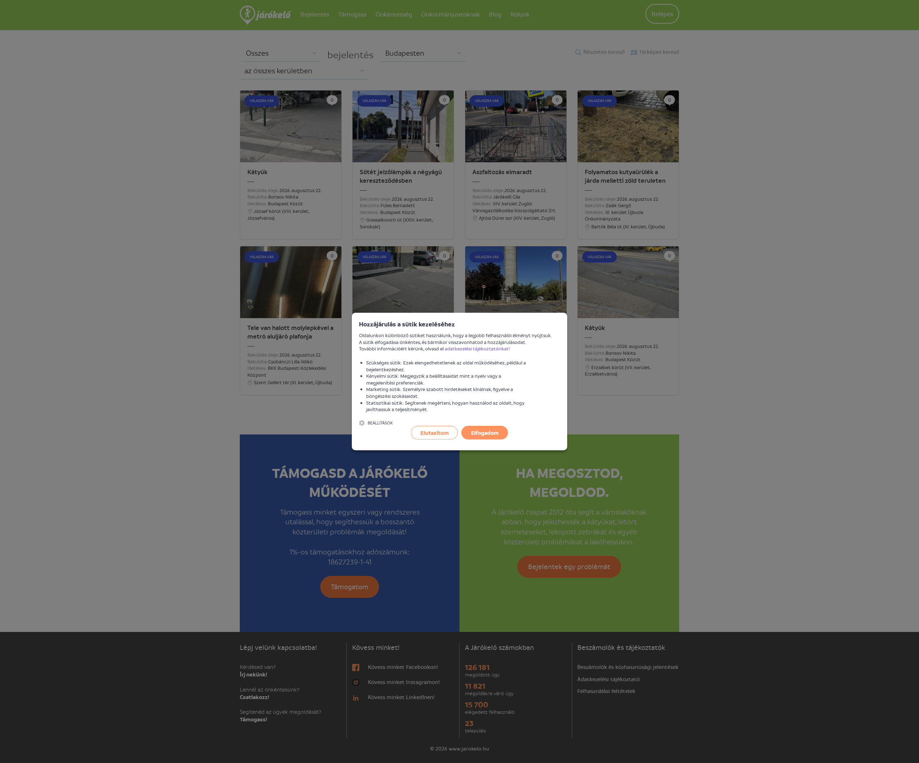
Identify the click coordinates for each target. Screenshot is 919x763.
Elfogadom (485, 432)
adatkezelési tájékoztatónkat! (477, 348)
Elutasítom (434, 432)
